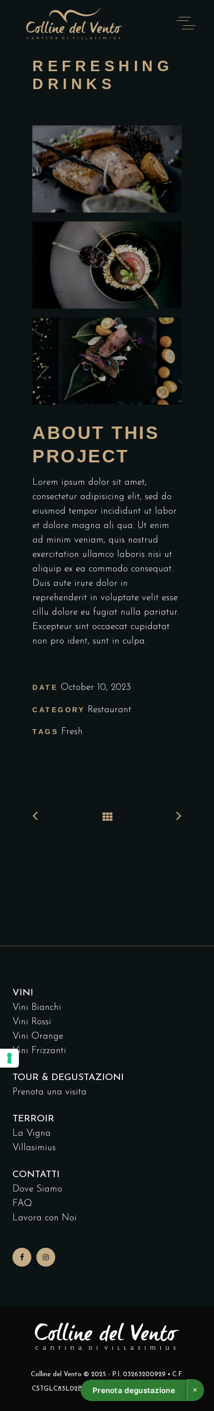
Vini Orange (37, 1036)
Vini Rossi (31, 1022)
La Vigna (31, 1133)
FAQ (22, 1203)
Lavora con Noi (44, 1218)
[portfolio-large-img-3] (107, 172)
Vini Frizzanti (39, 1051)
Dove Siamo (37, 1189)
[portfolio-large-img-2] (107, 364)
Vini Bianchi (36, 1007)
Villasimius (34, 1148)
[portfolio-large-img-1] (107, 268)
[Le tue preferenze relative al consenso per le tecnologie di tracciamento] (9, 1058)
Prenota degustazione (134, 1390)
